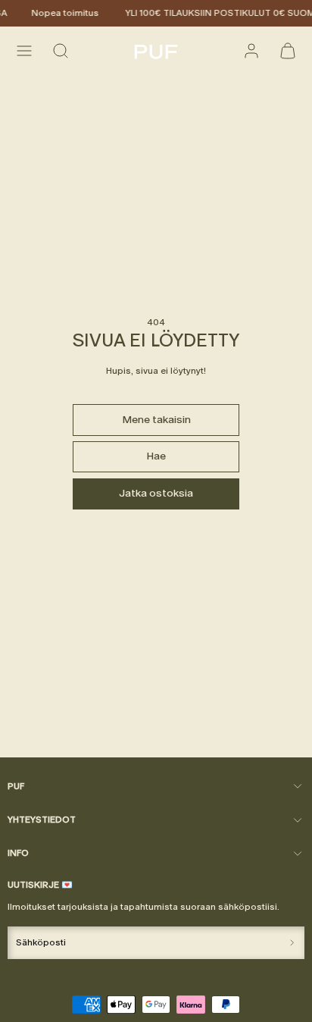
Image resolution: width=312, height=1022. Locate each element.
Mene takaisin (156, 419)
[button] (24, 51)
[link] (251, 51)
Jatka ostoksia (156, 493)
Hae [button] (156, 456)
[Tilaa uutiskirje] (291, 943)
